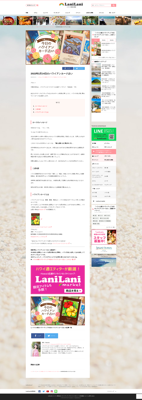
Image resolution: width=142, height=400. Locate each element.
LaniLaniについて (52, 396)
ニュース (45, 12)
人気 (95, 215)
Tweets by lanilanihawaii (99, 126)
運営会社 (59, 396)
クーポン (108, 156)
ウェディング (108, 184)
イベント (78, 12)
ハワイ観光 (107, 171)
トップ (27, 26)
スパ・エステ (95, 171)
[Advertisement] (104, 117)
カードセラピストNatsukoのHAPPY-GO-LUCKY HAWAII (56, 344)
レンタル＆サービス (97, 184)
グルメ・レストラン (97, 167)
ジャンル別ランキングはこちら (106, 57)
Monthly (111, 40)
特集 (27, 12)
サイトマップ (65, 396)
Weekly (103, 40)
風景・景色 (96, 223)
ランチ (101, 215)
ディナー (96, 218)
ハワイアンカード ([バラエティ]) (40, 227)
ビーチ (106, 181)
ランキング (56, 12)
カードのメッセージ (40, 106)
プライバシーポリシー (74, 396)
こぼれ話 (37, 109)
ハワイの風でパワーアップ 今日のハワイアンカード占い (44, 26)
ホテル (94, 181)
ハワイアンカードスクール (60, 243)
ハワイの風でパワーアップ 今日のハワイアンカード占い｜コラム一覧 (52, 259)
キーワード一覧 (110, 227)
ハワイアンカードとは (40, 112)
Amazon (41, 209)
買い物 (106, 167)
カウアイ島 (107, 196)
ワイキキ (108, 215)
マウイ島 (94, 196)
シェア (68, 68)
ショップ (67, 12)
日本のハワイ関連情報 (105, 221)
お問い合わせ (91, 396)
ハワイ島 (107, 192)
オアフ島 (94, 192)
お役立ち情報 (89, 12)
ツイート (80, 68)
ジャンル (101, 12)
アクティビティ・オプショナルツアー (97, 176)
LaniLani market (100, 201)
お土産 (106, 176)
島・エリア (112, 12)
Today (95, 40)
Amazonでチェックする (38, 236)
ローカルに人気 (105, 218)
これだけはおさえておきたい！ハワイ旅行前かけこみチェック (103, 151)
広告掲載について (84, 396)
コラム (35, 12)
